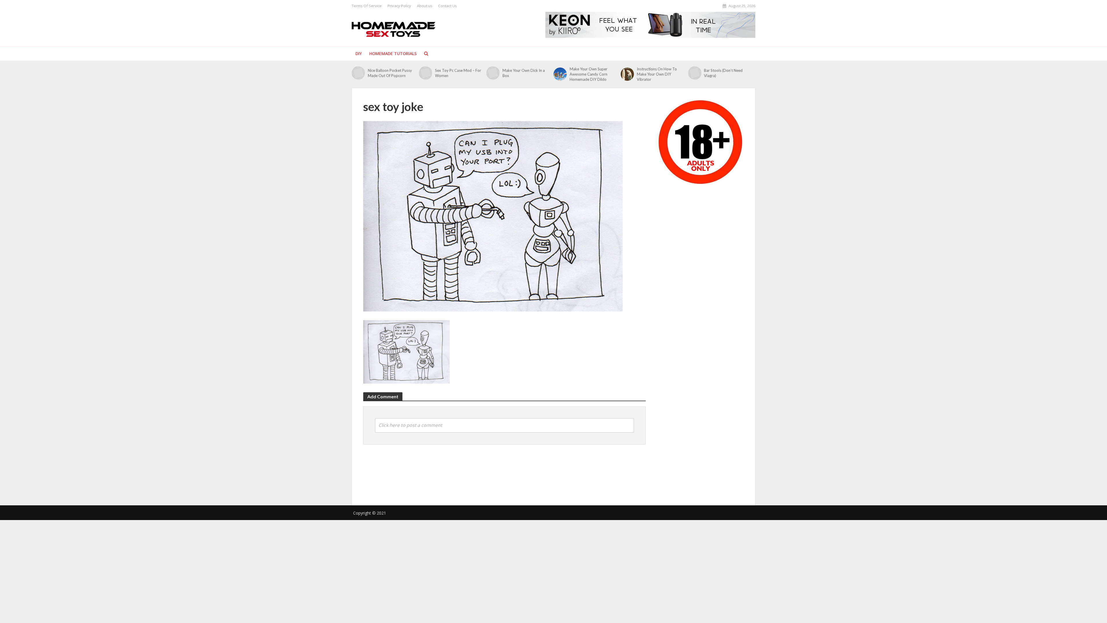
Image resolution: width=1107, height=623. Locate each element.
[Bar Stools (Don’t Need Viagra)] (694, 73)
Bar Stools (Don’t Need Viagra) (723, 73)
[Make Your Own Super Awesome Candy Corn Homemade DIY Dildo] (560, 74)
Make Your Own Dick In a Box (523, 73)
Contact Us (447, 5)
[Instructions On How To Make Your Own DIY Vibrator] (627, 74)
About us (424, 5)
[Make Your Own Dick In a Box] (493, 73)
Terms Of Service (367, 5)
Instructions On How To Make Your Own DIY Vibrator (657, 74)
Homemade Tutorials (393, 53)
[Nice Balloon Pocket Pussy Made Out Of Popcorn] (358, 73)
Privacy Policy (399, 5)
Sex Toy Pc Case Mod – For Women (458, 73)
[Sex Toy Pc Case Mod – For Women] (425, 73)
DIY (358, 53)
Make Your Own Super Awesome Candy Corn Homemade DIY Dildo (588, 74)
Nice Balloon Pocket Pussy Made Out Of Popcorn (390, 73)
